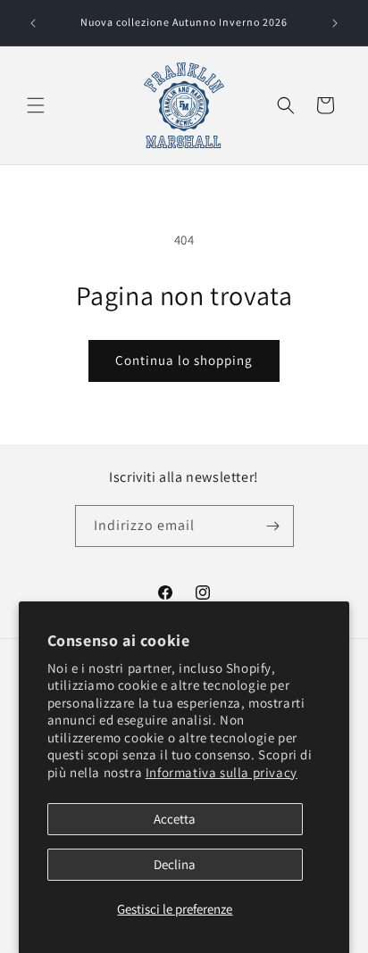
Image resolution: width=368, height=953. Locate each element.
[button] (35, 105)
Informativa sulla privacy (221, 772)
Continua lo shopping (184, 360)
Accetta (175, 818)
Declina (175, 864)
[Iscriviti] (273, 526)
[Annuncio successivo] (335, 23)
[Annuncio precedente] (33, 23)
